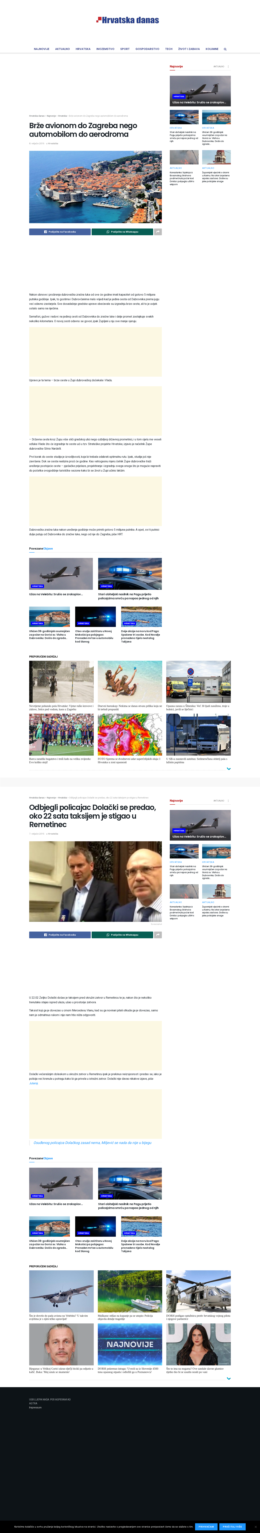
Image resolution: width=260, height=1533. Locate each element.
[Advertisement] (95, 89)
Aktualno (62, 49)
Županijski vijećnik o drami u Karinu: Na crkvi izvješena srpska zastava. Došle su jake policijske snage (216, 177)
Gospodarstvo (147, 49)
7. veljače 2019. (37, 833)
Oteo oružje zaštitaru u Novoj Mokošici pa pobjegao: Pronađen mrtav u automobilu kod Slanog (94, 636)
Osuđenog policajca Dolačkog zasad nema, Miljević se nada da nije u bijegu (92, 1142)
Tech (168, 49)
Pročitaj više (232, 1526)
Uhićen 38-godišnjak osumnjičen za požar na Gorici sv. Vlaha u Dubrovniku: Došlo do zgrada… (49, 634)
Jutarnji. (33, 1083)
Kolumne (212, 49)
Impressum (35, 1407)
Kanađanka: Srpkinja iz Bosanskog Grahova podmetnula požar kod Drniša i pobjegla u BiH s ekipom (182, 178)
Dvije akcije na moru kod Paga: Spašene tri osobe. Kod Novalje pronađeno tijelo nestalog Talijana (140, 636)
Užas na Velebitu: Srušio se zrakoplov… (56, 594)
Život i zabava (189, 49)
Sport (125, 49)
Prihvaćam (206, 1526)
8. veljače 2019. (37, 143)
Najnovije (41, 49)
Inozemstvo (105, 49)
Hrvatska (83, 49)
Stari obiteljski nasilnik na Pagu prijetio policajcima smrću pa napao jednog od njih (128, 596)
